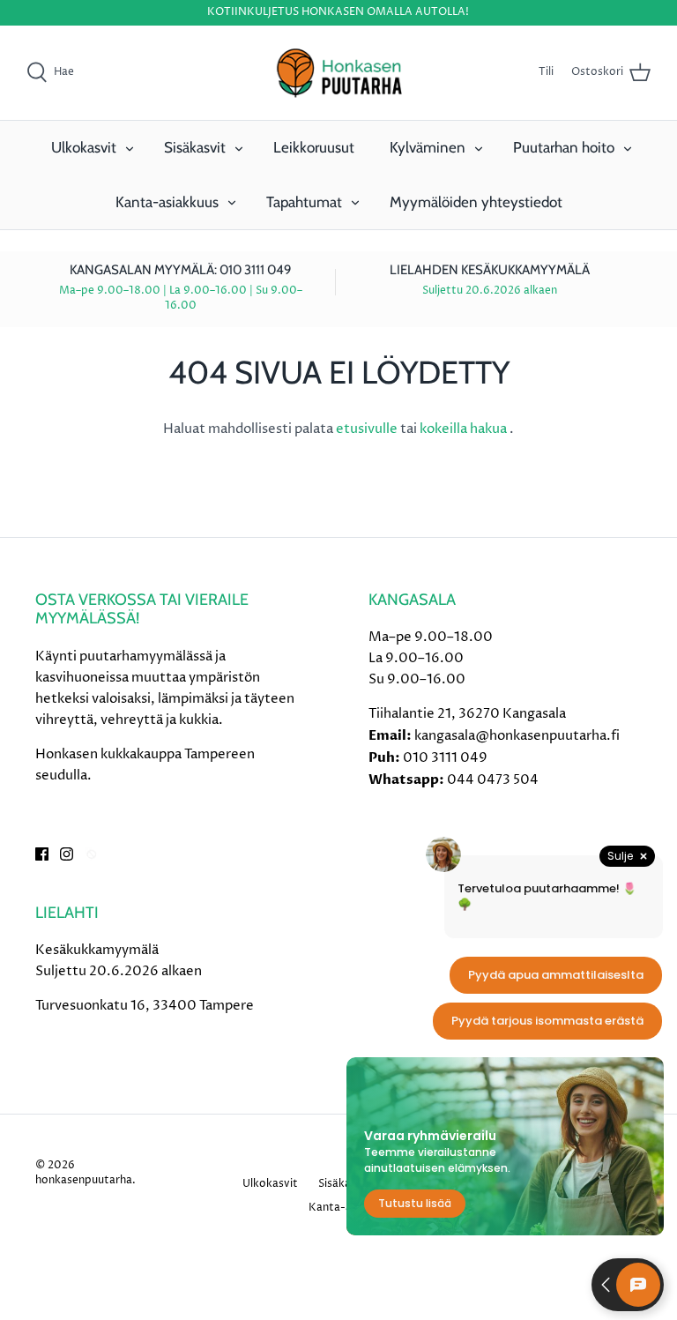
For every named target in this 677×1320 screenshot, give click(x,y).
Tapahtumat (304, 202)
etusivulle (368, 429)
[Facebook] (41, 854)
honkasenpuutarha (83, 1180)
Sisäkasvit (195, 147)
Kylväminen (427, 147)
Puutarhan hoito (563, 147)
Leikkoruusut (313, 147)
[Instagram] (66, 854)
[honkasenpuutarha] (338, 73)
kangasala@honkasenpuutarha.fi (517, 736)
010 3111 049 (445, 758)
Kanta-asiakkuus (167, 202)
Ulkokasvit (83, 147)
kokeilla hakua (465, 429)
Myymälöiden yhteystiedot (476, 202)
